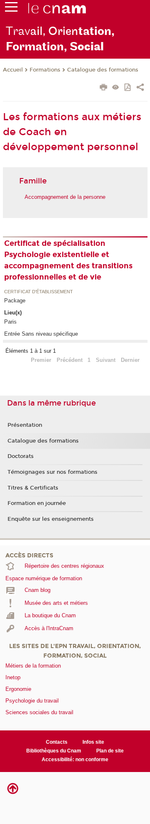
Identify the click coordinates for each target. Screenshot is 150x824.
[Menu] (11, 8)
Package (14, 300)
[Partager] (140, 88)
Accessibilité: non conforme (75, 759)
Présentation (25, 425)
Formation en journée (37, 503)
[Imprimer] (103, 88)
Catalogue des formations (102, 70)
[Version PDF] (128, 88)
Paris (10, 322)
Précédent (69, 360)
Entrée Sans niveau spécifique (41, 334)
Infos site (93, 742)
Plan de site (110, 751)
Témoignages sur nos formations (53, 472)
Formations (45, 70)
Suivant (105, 360)
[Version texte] (115, 88)
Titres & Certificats (33, 488)
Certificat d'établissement (38, 292)
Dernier (130, 360)
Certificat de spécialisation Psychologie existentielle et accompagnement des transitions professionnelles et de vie (68, 260)
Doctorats (21, 456)
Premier (41, 360)
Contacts (57, 742)
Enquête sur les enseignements (51, 519)
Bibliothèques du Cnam (53, 751)
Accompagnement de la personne (65, 197)
